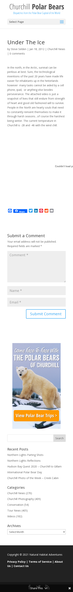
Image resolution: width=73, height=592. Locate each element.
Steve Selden (18, 49)
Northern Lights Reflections (24, 460)
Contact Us (21, 566)
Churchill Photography (20, 499)
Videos (11, 516)
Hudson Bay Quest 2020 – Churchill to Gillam (34, 466)
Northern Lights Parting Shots (25, 455)
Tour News (14, 510)
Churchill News (56, 49)
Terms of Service (40, 561)
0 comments (17, 53)
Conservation (15, 504)
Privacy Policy (16, 561)
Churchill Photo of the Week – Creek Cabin (33, 478)
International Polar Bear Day (24, 472)
